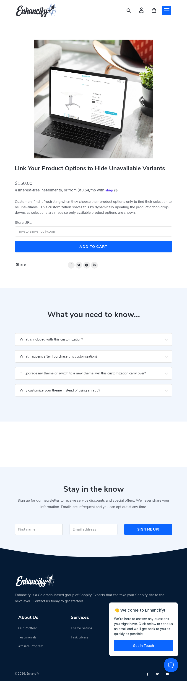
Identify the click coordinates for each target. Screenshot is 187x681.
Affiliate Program (30, 646)
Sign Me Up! (148, 529)
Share (21, 264)
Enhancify (32, 674)
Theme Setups (81, 628)
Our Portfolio (27, 628)
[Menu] (166, 10)
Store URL (23, 222)
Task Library (79, 637)
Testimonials (27, 637)
